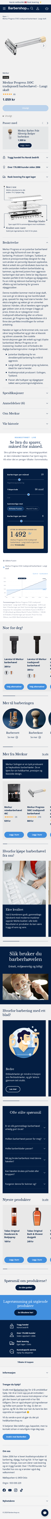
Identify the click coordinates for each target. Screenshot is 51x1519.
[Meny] (4, 8)
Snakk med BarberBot (16, 1436)
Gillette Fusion (15, 509)
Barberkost (36, 732)
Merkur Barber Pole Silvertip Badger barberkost (28, 133)
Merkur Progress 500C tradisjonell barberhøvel (36, 810)
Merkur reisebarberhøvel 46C (13, 810)
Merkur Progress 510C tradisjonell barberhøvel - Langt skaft (24, 19)
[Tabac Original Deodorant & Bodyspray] (14, 1217)
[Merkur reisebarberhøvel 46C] (14, 793)
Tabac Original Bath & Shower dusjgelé (35, 1234)
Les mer (13, 1089)
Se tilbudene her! (25, 1312)
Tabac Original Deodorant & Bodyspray (11, 1234)
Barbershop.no (13, 1512)
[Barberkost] (36, 718)
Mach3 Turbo (32, 509)
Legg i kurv (25, 145)
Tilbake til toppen (25, 1362)
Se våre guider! (25, 1287)
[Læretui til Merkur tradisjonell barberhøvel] (37, 645)
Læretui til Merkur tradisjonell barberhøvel (36, 662)
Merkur (6, 73)
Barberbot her (21, 1389)
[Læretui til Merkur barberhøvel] (14, 645)
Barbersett (12, 732)
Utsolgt (25, 108)
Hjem (5, 16)
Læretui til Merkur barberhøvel (14, 661)
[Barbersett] (13, 718)
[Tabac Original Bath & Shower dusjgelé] (37, 1217)
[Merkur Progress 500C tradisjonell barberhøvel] (37, 793)
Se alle (45, 754)
